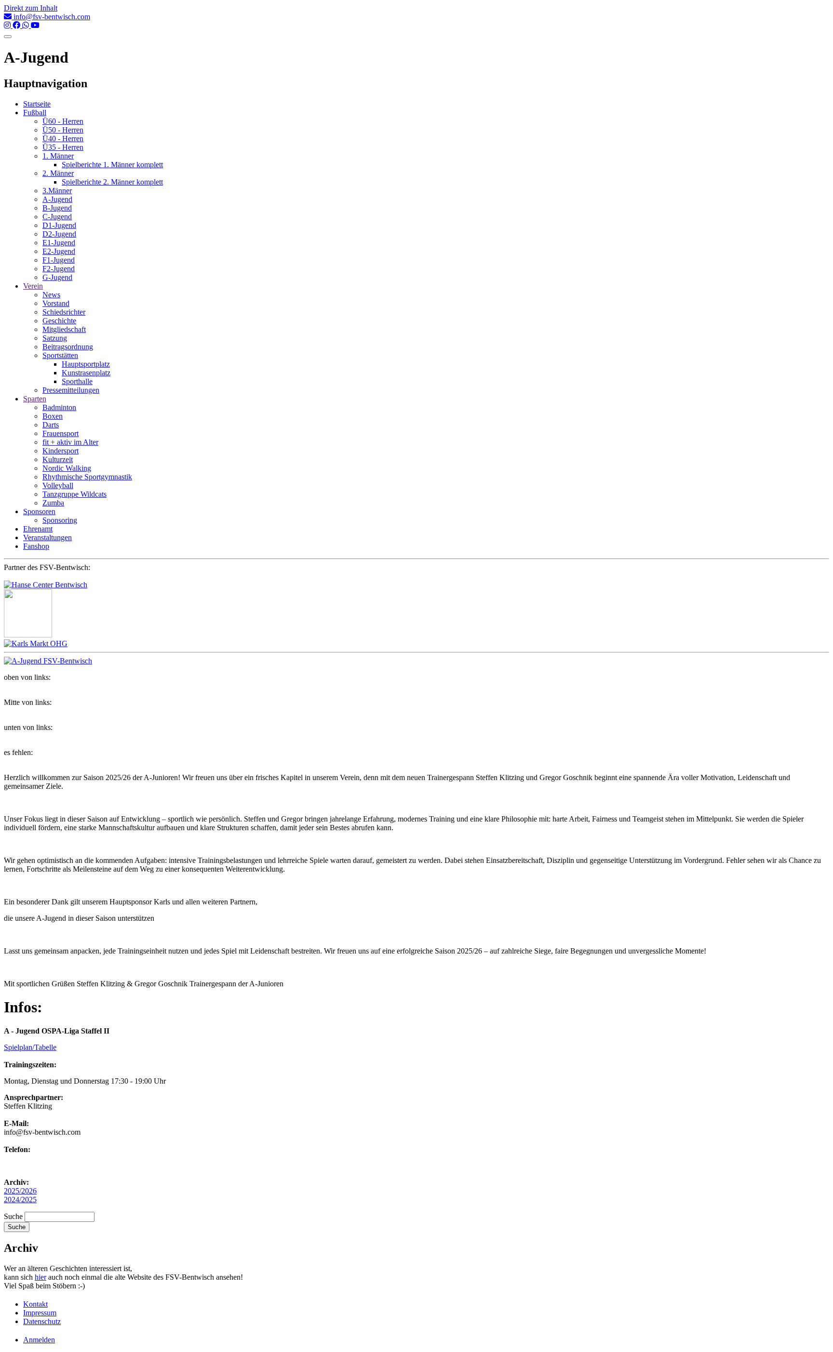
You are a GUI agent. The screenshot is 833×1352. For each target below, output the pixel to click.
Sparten (34, 399)
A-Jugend (57, 199)
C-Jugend (57, 216)
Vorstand (55, 303)
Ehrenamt (38, 529)
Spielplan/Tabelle (30, 1047)
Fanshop (36, 546)
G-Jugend (57, 277)
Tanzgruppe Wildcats (74, 494)
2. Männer (58, 173)
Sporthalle (77, 381)
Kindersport (60, 451)
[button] (48, 661)
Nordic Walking (66, 468)
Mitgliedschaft (64, 329)
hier (40, 1277)
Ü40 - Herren (62, 138)
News (51, 295)
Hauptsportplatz (86, 364)
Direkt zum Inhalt (30, 8)
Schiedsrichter (63, 312)
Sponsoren (39, 511)
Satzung (54, 338)
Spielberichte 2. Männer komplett (112, 182)
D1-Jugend (59, 225)
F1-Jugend (58, 260)
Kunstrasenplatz (86, 373)
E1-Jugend (58, 243)
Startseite (37, 104)
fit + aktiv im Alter (70, 442)
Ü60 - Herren (62, 121)
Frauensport (60, 433)
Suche (13, 1216)
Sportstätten (60, 355)
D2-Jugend (59, 234)
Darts (50, 425)
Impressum (39, 1313)
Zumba (53, 503)
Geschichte (59, 321)
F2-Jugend (58, 269)
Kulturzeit (57, 459)
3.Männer (57, 190)
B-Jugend (57, 208)
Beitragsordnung (67, 347)
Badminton (59, 407)
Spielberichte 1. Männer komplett (112, 164)
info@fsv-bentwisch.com (51, 17)
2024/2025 (20, 1199)
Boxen (52, 416)
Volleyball (57, 485)
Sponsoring (59, 520)
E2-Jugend (58, 251)
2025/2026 (20, 1191)
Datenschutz (42, 1321)
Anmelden (39, 1340)
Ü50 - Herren (62, 130)
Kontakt (35, 1304)
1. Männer (58, 156)
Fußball (34, 112)
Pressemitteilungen (70, 390)
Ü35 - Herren (62, 147)
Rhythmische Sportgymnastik (87, 477)
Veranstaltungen (47, 537)
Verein (33, 286)
